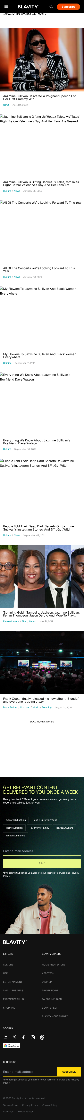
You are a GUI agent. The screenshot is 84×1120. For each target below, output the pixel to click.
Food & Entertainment (45, 820)
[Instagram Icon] (32, 1037)
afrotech (48, 973)
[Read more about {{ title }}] (42, 59)
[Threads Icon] (42, 1037)
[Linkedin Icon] (5, 1037)
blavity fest (49, 1007)
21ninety (47, 982)
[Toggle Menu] (6, 6)
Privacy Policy (30, 1105)
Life (5, 973)
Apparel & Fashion (16, 820)
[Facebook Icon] (23, 1037)
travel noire (50, 990)
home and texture (53, 964)
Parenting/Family (39, 827)
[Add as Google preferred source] (11, 1045)
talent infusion (52, 999)
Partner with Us (13, 999)
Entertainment (12, 982)
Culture (8, 964)
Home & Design (14, 827)
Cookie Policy (49, 1105)
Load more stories (42, 721)
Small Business (13, 990)
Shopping (9, 1007)
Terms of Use (10, 1105)
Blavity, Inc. (18, 1098)
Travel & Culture (64, 827)
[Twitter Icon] (14, 1037)
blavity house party (55, 1016)
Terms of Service (56, 872)
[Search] (51, 7)
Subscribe (68, 6)
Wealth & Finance (15, 835)
